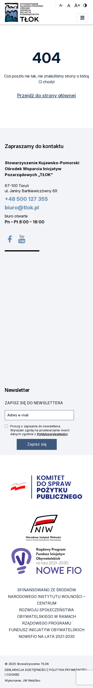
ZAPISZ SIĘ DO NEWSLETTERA (34, 402)
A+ (78, 5)
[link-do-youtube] (21, 239)
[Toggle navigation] (82, 17)
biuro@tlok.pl (22, 207)
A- (62, 5)
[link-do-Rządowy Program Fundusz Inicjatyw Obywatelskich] (46, 561)
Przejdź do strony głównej (46, 95)
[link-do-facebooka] (9, 239)
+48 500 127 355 (26, 199)
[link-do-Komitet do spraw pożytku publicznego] (46, 487)
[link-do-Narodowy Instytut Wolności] (43, 528)
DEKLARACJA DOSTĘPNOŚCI (25, 670)
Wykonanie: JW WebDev (22, 680)
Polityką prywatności (52, 434)
